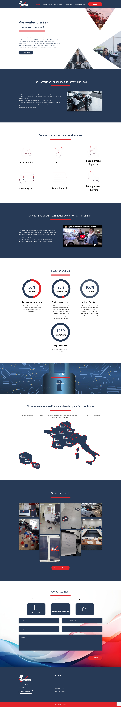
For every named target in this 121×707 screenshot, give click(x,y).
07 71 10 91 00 (36, 612)
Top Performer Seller (80, 4)
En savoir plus (26, 52)
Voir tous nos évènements (60, 568)
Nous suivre (24, 687)
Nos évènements (58, 4)
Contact (95, 4)
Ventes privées (68, 4)
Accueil (38, 4)
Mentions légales (60, 691)
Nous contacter (25, 691)
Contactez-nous (59, 688)
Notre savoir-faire (47, 4)
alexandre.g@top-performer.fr (60, 611)
